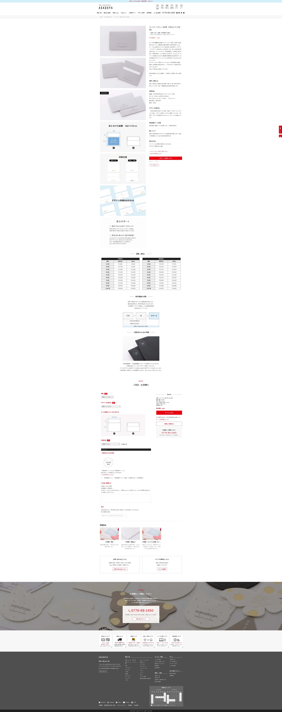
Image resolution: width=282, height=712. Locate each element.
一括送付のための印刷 (107, 453)
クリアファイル (143, 668)
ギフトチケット (143, 666)
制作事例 (149, 12)
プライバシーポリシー (121, 705)
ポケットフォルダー (144, 660)
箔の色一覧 (157, 677)
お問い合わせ (141, 619)
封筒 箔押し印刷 (108, 17)
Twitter (119, 702)
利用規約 (130, 705)
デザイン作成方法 (106, 402)
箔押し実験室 (158, 681)
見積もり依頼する (169, 423)
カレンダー (127, 678)
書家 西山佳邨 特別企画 (145, 678)
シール (141, 672)
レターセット (128, 667)
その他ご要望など (106, 483)
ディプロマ (142, 664)
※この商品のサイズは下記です (110, 412)
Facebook (103, 702)
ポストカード (128, 675)
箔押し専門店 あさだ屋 (109, 7)
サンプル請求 (162, 569)
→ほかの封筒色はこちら (155, 153)
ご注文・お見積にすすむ (165, 158)
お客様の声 (157, 667)
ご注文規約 (136, 705)
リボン (141, 670)
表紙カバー (142, 662)
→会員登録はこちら (164, 419)
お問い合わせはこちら (120, 569)
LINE (135, 702)
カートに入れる (169, 412)
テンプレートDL (173, 663)
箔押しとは (116, 12)
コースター (127, 669)
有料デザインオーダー (160, 663)
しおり (126, 679)
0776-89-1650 (168, 13)
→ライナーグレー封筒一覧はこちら (158, 151)
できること (123, 12)
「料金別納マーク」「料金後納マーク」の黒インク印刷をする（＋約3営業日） (123, 477)
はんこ (141, 674)
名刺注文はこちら (280, 130)
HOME (101, 17)
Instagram (111, 702)
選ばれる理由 (107, 12)
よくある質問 (157, 12)
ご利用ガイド (132, 12)
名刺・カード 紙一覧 (130, 660)
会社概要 (100, 705)
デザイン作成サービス (160, 661)
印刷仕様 (103, 440)
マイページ (143, 308)
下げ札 (126, 671)
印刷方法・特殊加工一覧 (160, 679)
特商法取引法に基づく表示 (109, 705)
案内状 (126, 673)
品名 (102, 506)
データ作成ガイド (174, 661)
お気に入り (155, 165)
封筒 (126, 665)
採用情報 (172, 675)
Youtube (127, 702)
